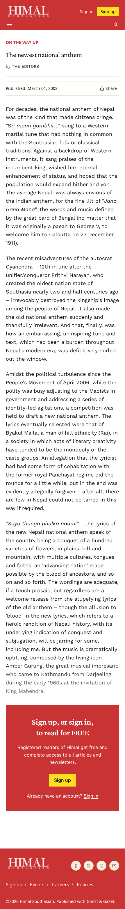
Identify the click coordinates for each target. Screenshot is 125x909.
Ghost (92, 901)
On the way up (22, 42)
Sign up (62, 780)
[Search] (115, 24)
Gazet (108, 901)
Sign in (91, 796)
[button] (14, 884)
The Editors (25, 66)
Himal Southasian (37, 901)
